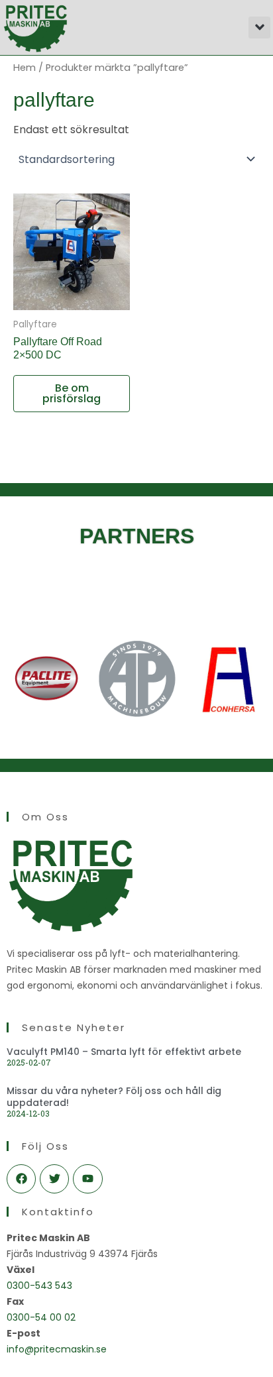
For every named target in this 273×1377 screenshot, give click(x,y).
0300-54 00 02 (41, 1317)
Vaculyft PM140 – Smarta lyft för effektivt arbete (124, 1051)
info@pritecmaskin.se (57, 1349)
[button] (259, 27)
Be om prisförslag (71, 393)
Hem (24, 67)
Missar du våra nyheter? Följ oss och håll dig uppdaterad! (114, 1096)
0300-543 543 (39, 1285)
